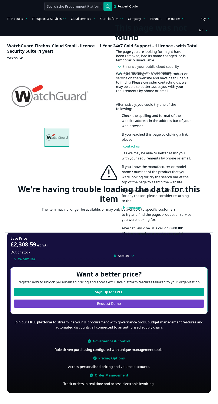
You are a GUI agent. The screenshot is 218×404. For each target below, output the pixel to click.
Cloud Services (81, 19)
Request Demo (109, 303)
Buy (203, 19)
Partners (156, 19)
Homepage (132, 207)
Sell (200, 30)
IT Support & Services (47, 19)
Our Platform (109, 19)
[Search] (107, 6)
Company (134, 19)
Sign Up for (109, 292)
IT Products (15, 19)
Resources (173, 19)
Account (123, 256)
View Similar (24, 259)
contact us (131, 146)
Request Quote (128, 6)
